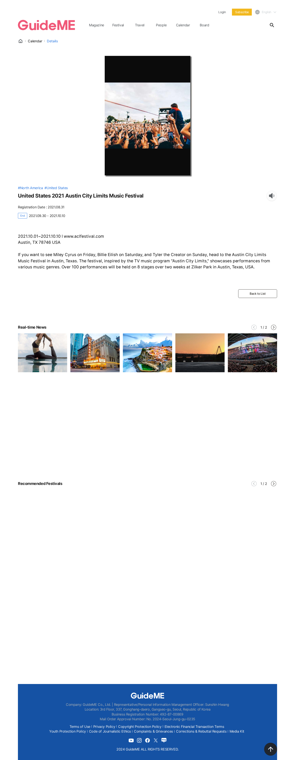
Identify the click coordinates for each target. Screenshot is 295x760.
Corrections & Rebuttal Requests (201, 731)
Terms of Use (80, 726)
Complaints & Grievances (153, 731)
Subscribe (242, 12)
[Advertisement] (147, 437)
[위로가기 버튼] (270, 749)
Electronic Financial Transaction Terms (194, 726)
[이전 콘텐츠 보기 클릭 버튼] (254, 327)
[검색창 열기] (272, 25)
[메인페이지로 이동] (46, 25)
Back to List (258, 293)
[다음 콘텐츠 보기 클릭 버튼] (273, 327)
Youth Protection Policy (67, 731)
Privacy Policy (104, 726)
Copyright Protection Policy (139, 726)
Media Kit (237, 731)
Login (222, 12)
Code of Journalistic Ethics (110, 731)
